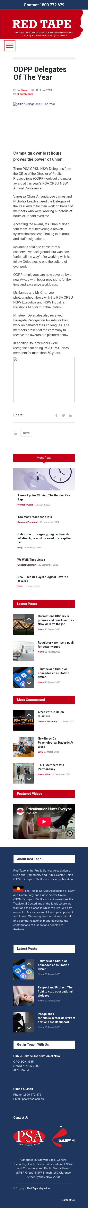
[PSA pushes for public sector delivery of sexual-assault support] (23, 1022)
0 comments (25, 94)
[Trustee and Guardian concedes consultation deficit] (23, 677)
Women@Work (25, 504)
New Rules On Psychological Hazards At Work (55, 742)
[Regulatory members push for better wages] (23, 651)
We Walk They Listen (31, 559)
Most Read (44, 457)
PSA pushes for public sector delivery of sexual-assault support (56, 1017)
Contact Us (68, 1200)
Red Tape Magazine (38, 1188)
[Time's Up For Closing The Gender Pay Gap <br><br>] (44, 479)
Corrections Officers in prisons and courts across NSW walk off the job (56, 620)
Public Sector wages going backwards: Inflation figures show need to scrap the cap (44, 538)
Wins (47, 774)
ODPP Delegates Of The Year (40, 73)
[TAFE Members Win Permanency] (23, 773)
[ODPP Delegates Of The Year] (44, 123)
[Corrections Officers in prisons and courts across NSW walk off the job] (23, 624)
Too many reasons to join (34, 517)
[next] (29, 683)
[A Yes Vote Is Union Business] (23, 720)
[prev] (29, 618)
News (24, 90)
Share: (18, 415)
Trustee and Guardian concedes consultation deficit (53, 673)
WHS (20, 586)
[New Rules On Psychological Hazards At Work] (23, 747)
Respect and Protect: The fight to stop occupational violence (55, 991)
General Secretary (26, 565)
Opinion (21, 522)
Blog (20, 547)
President (32, 522)
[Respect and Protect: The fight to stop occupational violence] (23, 996)
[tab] (44, 459)
